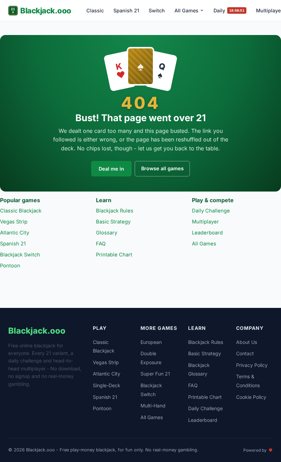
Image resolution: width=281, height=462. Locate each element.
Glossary (106, 233)
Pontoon (10, 266)
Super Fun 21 (155, 374)
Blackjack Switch (20, 255)
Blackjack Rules (114, 211)
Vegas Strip (13, 222)
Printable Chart (114, 255)
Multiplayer (205, 222)
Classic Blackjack (20, 211)
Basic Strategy (113, 222)
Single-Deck (106, 385)
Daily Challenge (211, 211)
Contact (245, 353)
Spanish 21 (126, 10)
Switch (157, 10)
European (151, 342)
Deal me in (111, 169)
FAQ (101, 244)
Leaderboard (207, 233)
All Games (186, 10)
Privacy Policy (252, 365)
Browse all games (162, 168)
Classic (95, 10)
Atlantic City (14, 233)
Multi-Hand (153, 405)
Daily (228, 10)
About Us (246, 342)
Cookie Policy (251, 397)
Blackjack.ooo (45, 10)
